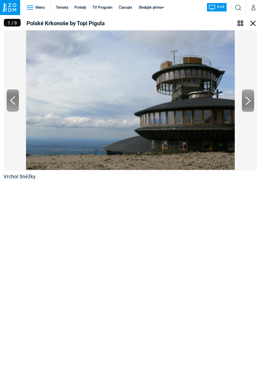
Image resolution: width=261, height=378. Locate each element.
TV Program (102, 7)
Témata (62, 7)
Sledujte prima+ (151, 7)
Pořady (80, 7)
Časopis (125, 7)
